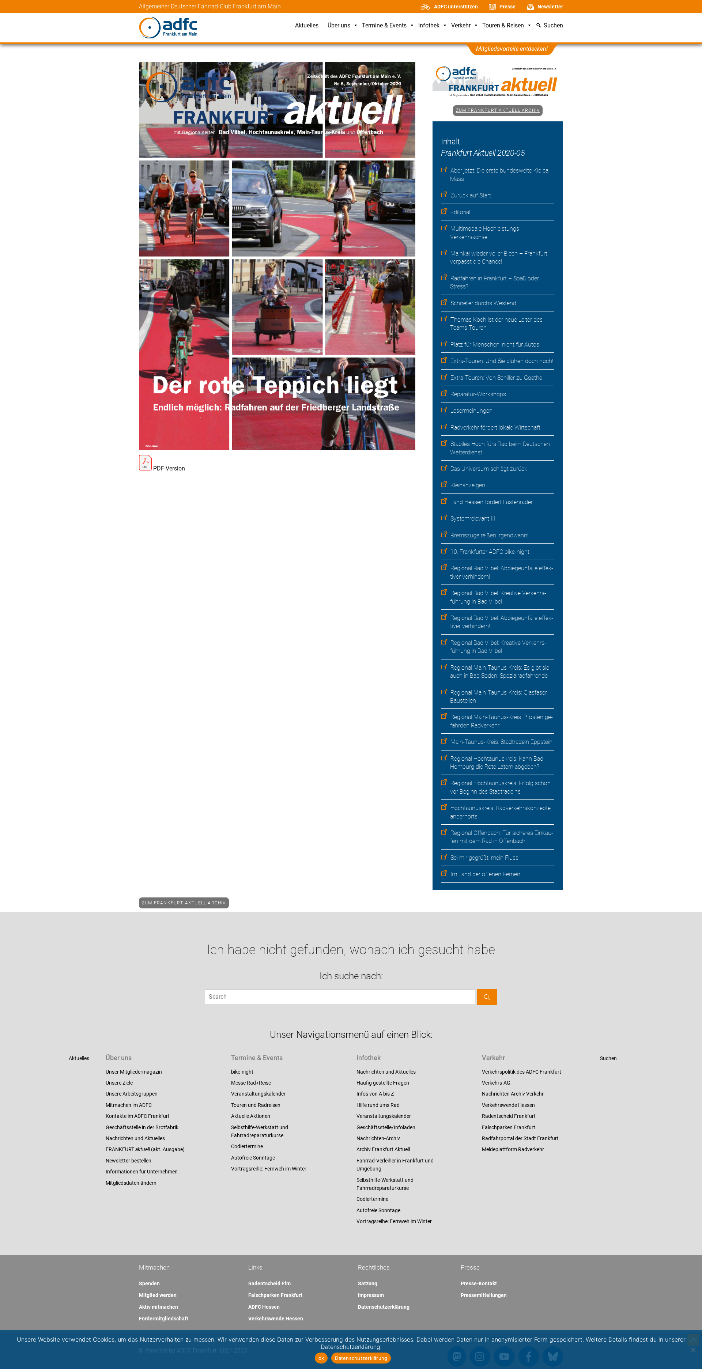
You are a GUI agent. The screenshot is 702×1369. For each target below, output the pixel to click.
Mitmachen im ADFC (129, 1105)
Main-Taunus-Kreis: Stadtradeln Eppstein (501, 741)
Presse (507, 7)
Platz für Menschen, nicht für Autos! (495, 344)
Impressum (371, 1295)
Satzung (367, 1283)
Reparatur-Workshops (478, 394)
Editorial (460, 212)
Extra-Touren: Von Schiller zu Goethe (496, 377)
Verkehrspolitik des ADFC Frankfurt (521, 1072)
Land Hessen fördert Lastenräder (491, 502)
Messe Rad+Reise (251, 1083)
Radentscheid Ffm (269, 1283)
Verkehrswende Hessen (508, 1105)
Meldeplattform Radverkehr (513, 1149)
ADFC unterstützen (456, 7)
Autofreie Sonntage (253, 1158)
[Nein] (693, 1349)
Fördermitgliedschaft (163, 1318)
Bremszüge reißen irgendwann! (489, 535)
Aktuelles (306, 26)
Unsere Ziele (119, 1083)
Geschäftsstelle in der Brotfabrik (142, 1127)
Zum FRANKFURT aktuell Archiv (498, 110)
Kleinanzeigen (467, 485)
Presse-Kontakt (479, 1283)
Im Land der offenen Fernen (485, 874)
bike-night (242, 1072)
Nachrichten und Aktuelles (135, 1138)
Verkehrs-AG (496, 1083)
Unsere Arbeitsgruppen (132, 1094)
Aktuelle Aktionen (250, 1116)
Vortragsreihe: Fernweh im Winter (268, 1169)
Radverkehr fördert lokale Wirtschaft (495, 427)
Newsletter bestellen (128, 1161)
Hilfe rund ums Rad (378, 1105)
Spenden (149, 1283)
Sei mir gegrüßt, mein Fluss (484, 857)
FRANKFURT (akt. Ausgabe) (145, 1149)
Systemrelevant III (472, 518)
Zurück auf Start (470, 195)
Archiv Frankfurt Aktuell (383, 1149)
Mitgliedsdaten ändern (131, 1183)
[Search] (487, 997)
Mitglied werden (158, 1295)
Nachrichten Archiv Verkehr (513, 1094)
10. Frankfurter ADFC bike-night (489, 551)
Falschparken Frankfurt (508, 1127)
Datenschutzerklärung (384, 1307)
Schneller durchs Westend (483, 303)
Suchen (608, 1058)
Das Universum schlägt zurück (488, 468)
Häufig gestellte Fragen (382, 1083)
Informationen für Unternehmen (142, 1172)
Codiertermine (247, 1146)
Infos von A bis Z (375, 1094)
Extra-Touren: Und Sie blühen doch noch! (501, 361)
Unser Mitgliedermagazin (134, 1072)
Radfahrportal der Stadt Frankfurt (520, 1138)
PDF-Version (168, 468)
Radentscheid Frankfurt (509, 1116)
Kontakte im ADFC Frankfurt (138, 1116)
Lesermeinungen (471, 410)
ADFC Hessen (264, 1307)
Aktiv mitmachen (158, 1307)
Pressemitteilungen (484, 1295)
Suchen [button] (553, 26)
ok (321, 1358)
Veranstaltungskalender (258, 1094)
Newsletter (550, 7)
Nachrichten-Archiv (378, 1138)
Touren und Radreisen (255, 1105)
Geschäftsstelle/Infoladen (385, 1127)
